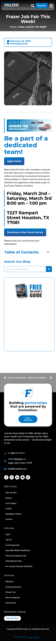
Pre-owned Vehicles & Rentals (18, 566)
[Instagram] (12, 477)
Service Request (12, 597)
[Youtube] (22, 477)
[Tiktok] (28, 477)
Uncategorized (19, 43)
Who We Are (11, 492)
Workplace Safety (13, 514)
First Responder (12, 545)
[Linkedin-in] (17, 477)
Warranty (9, 581)
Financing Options (13, 587)
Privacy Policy (20, 637)
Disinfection (10, 603)
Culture (8, 508)
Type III (8, 540)
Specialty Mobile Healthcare (17, 550)
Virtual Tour (10, 592)
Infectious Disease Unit (15, 556)
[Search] (49, 269)
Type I (8, 534)
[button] (48, 252)
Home (13, 26)
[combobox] (25, 269)
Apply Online (14, 161)
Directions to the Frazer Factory (25, 232)
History (8, 498)
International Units (13, 561)
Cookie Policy (33, 638)
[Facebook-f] (6, 477)
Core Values (10, 503)
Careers (9, 519)
